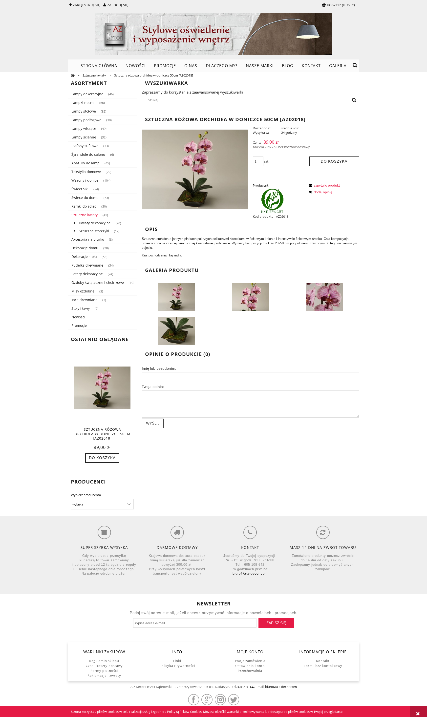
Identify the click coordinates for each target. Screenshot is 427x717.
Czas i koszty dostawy (104, 665)
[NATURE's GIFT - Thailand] (272, 200)
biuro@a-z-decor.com (250, 573)
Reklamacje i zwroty (104, 675)
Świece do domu (85, 197)
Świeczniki (79, 189)
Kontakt (323, 661)
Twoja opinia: (153, 386)
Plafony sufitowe (84, 145)
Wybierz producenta (86, 495)
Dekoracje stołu (84, 256)
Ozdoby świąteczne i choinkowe (97, 282)
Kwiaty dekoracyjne (95, 223)
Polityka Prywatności (177, 665)
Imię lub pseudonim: (159, 368)
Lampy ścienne (83, 137)
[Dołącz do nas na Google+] (207, 699)
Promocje (79, 325)
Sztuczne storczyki (94, 231)
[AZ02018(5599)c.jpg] (176, 330)
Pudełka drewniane (87, 265)
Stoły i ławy (80, 308)
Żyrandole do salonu (88, 154)
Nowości (78, 317)
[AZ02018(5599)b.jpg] (324, 296)
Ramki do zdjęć (83, 206)
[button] (323, 185)
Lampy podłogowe (86, 119)
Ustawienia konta (250, 665)
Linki (177, 661)
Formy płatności (104, 670)
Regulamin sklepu (104, 661)
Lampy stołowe (83, 111)
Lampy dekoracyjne (87, 94)
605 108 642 (246, 687)
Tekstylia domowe (86, 171)
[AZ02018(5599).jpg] (176, 296)
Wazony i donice (84, 180)
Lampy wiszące (83, 128)
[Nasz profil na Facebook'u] (193, 699)
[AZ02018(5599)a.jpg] (250, 296)
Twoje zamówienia (250, 661)
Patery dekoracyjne (87, 273)
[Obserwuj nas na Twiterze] (233, 699)
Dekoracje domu (84, 248)
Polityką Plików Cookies (184, 711)
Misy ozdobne (82, 291)
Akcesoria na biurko (87, 239)
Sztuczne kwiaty (84, 215)
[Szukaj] (354, 100)
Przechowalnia (250, 670)
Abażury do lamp (85, 163)
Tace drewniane (84, 299)
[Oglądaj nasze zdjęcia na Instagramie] (220, 699)
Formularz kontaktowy (323, 665)
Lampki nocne (82, 102)
